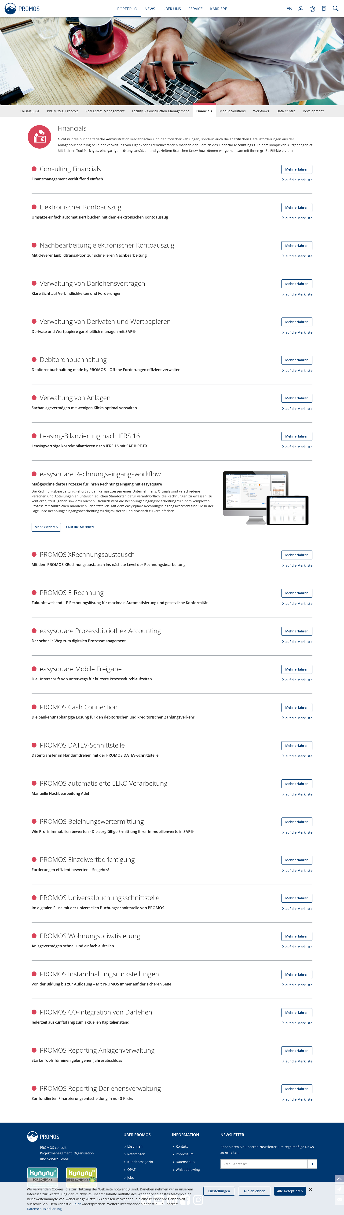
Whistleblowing (188, 1169)
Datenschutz (185, 1162)
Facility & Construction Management (160, 111)
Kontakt (182, 1146)
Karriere (218, 8)
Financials (204, 111)
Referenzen (136, 1154)
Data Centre (286, 111)
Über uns (172, 8)
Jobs (130, 1177)
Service (195, 8)
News (150, 8)
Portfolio (127, 8)
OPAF (131, 1169)
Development (313, 111)
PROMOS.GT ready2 (62, 111)
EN (289, 8)
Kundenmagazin (140, 1162)
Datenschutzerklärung (44, 1209)
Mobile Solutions (233, 111)
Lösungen (135, 1146)
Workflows (261, 111)
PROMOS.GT (30, 111)
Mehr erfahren (296, 169)
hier (77, 1204)
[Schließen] (310, 1189)
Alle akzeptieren (290, 1191)
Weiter (312, 1165)
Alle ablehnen (254, 1191)
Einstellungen (219, 1191)
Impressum (185, 1154)
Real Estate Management (104, 111)
